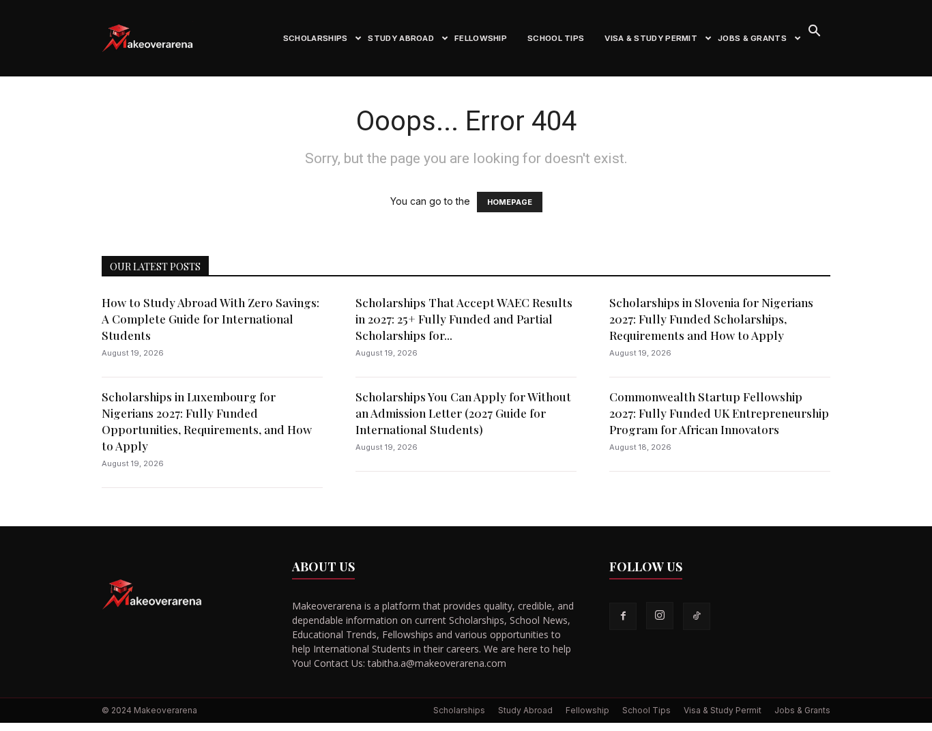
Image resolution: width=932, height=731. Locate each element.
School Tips (555, 38)
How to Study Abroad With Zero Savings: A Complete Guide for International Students (210, 319)
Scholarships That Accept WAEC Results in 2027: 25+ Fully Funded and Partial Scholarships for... (463, 319)
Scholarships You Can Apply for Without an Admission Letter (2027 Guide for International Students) (463, 413)
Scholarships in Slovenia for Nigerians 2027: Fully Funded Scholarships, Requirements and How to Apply (711, 319)
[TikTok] (696, 616)
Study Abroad (401, 38)
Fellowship (480, 38)
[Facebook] (623, 616)
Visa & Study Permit (651, 38)
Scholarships (315, 38)
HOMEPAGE (509, 202)
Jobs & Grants (752, 38)
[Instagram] (659, 615)
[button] (814, 32)
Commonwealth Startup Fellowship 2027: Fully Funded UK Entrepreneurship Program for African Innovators (719, 413)
